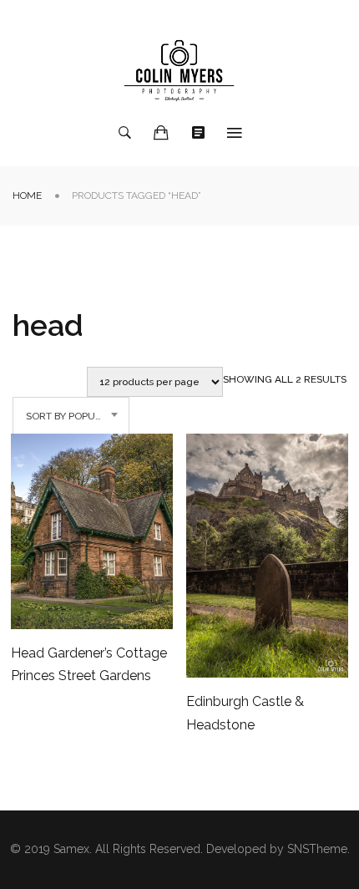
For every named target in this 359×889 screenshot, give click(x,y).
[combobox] (71, 416)
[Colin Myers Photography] (179, 71)
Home (27, 195)
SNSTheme (317, 849)
